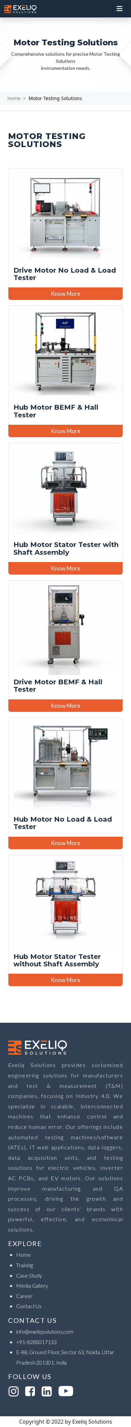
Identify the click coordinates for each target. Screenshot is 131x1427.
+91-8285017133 (36, 1342)
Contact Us (29, 1306)
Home (13, 98)
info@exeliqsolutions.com (44, 1331)
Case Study (29, 1275)
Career (24, 1296)
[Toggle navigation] (119, 9)
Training (24, 1265)
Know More (65, 293)
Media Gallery (32, 1285)
